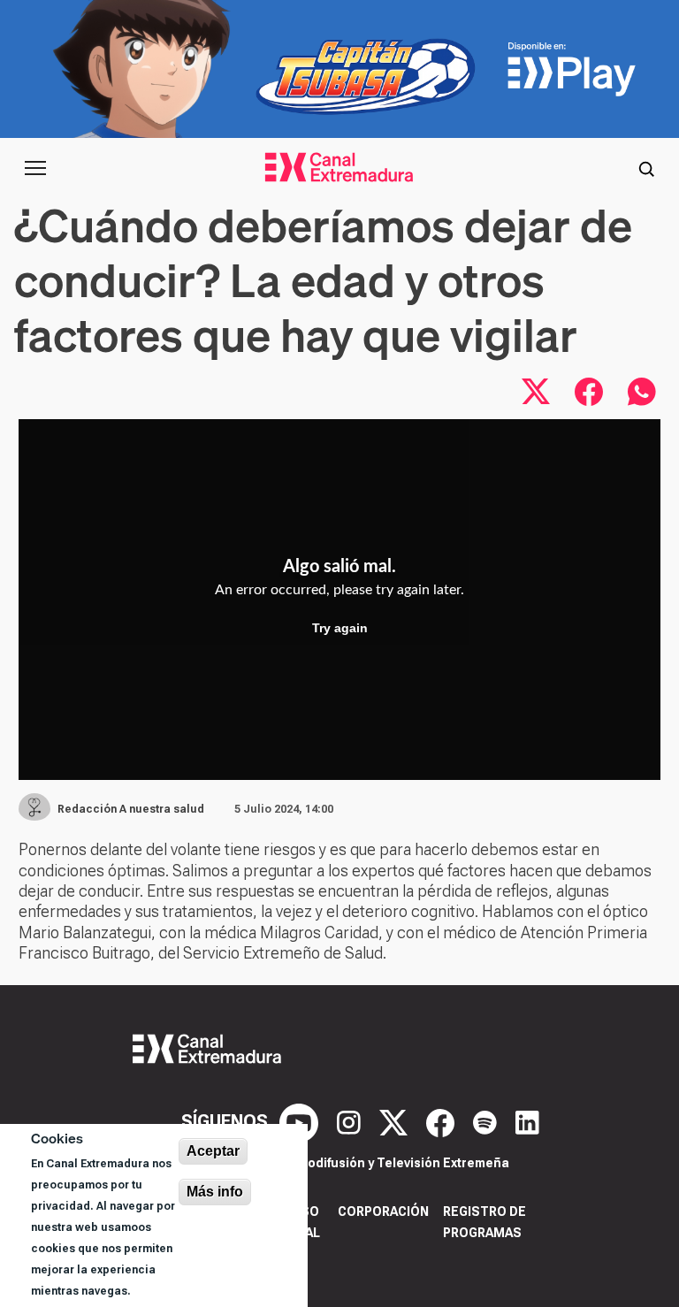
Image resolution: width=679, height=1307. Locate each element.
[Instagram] (351, 1121)
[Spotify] (487, 1121)
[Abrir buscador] (646, 168)
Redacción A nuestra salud (130, 809)
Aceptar (213, 1150)
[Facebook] (442, 1121)
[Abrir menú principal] (35, 168)
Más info (215, 1191)
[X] (395, 1121)
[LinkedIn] (527, 1121)
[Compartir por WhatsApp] (641, 391)
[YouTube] (301, 1121)
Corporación (383, 1211)
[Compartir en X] (535, 391)
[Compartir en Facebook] (588, 391)
